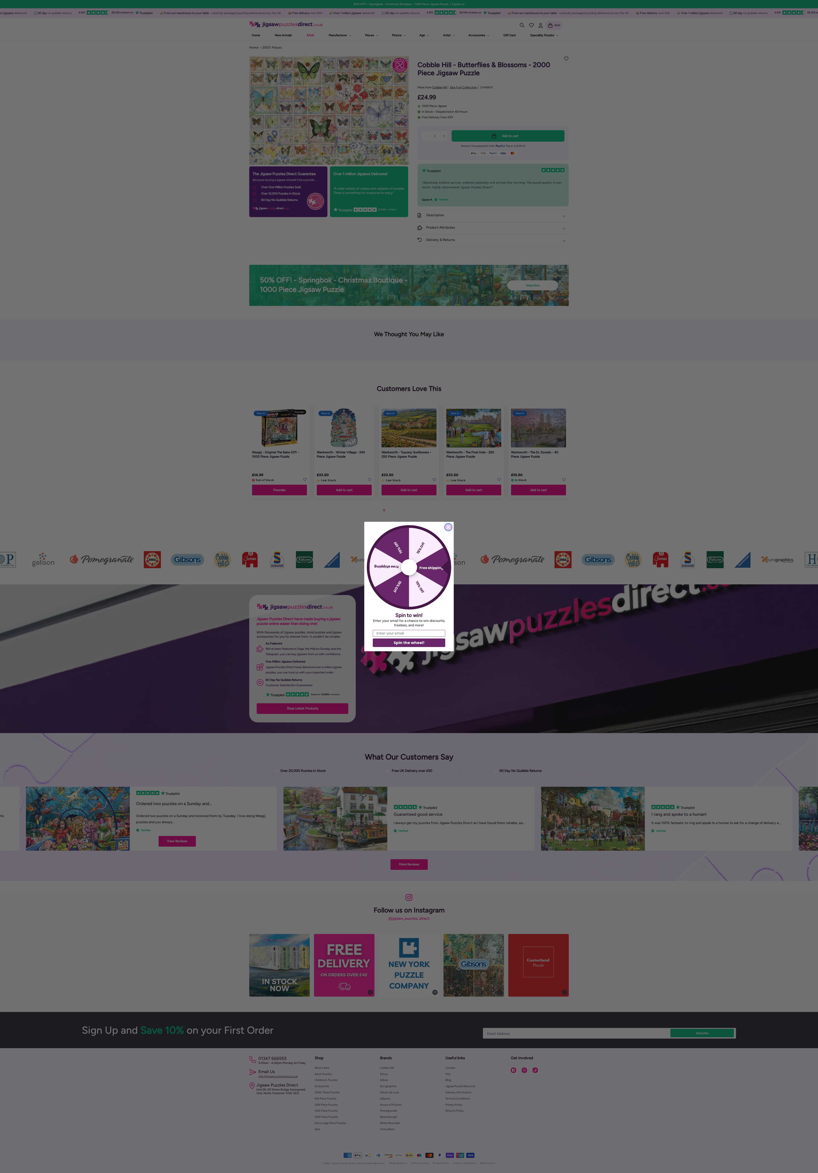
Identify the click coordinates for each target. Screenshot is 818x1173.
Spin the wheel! (409, 642)
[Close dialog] (448, 527)
